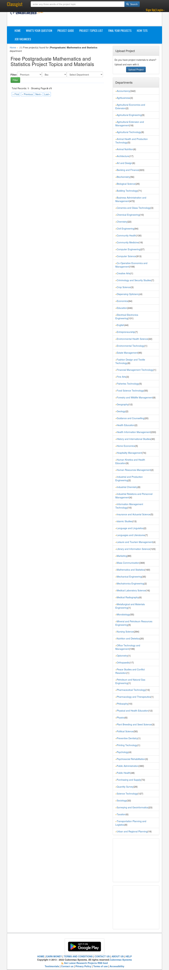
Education (122, 308)
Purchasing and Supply (129, 779)
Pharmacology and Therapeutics (134, 696)
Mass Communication (128, 562)
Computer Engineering (128, 249)
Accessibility (117, 966)
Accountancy (123, 91)
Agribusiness (123, 97)
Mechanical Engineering (129, 576)
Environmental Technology (130, 345)
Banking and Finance (128, 170)
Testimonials (52, 966)
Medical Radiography (128, 597)
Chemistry (122, 221)
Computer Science (126, 256)
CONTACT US (102, 956)
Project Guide (65, 30)
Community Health (126, 235)
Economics (122, 301)
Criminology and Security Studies (134, 280)
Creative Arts (123, 273)
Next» (38, 94)
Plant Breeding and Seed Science (134, 724)
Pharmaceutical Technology (131, 689)
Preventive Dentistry (127, 738)
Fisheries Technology (128, 383)
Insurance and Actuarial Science (133, 514)
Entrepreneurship (126, 332)
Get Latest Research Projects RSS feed (86, 963)
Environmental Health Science (132, 338)
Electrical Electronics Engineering (126, 316)
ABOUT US (118, 956)
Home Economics (126, 445)
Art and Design (124, 163)
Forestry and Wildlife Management (135, 397)
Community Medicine (128, 242)
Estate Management (127, 352)
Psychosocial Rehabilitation (131, 759)
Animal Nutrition (125, 149)
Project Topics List (91, 30)
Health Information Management (134, 432)
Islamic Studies (124, 521)
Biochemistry (123, 176)
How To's (142, 30)
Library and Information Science (133, 549)
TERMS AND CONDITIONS (78, 956)
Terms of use (100, 966)
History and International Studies (134, 439)
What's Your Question (39, 30)
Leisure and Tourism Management (135, 542)
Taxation (121, 814)
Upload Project (136, 69)
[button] (155, 10)
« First (16, 94)
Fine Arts (121, 376)
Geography (122, 404)
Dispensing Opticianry (128, 294)
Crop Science (124, 287)
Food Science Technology (130, 390)
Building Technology (127, 190)
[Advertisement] (108, 17)
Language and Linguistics (130, 528)
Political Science (125, 731)
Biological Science (126, 183)
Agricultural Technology (129, 132)
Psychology (123, 752)
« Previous (27, 94)
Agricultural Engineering (129, 115)
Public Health (123, 772)
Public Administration (127, 766)
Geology (121, 411)
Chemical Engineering (128, 214)
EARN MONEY (54, 956)
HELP (129, 956)
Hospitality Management (129, 452)
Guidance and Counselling (130, 418)
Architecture (123, 156)
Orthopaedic (123, 662)
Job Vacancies (23, 39)
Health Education (126, 425)
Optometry (122, 655)
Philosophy (122, 703)
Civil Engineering (125, 228)
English (120, 325)
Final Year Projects (120, 30)
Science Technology (127, 793)
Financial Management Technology (135, 369)
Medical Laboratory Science (131, 590)
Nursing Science (125, 631)
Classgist (14, 4)
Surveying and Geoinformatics (132, 807)
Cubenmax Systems (121, 959)
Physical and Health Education (132, 710)
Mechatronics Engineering (130, 583)
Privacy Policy (83, 966)
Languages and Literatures (131, 535)
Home (18, 30)
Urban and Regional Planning (132, 831)
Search (134, 4)
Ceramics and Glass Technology (134, 207)
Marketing (122, 555)
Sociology (122, 800)
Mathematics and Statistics (131, 569)
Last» (47, 94)
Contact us (67, 966)
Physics (121, 717)
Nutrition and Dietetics (128, 638)
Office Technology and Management (127, 647)
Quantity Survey (125, 786)
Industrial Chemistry (127, 487)
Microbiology (123, 614)
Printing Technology (127, 745)
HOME (40, 956)
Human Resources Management (134, 470)
